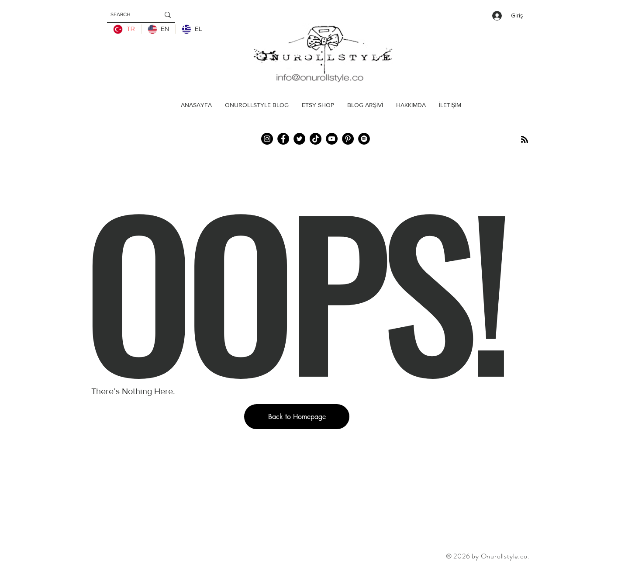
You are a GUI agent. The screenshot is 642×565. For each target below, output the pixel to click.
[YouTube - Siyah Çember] (332, 139)
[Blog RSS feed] (524, 140)
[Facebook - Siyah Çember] (283, 139)
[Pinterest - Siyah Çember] (348, 139)
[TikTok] (315, 139)
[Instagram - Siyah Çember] (267, 139)
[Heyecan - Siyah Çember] (299, 139)
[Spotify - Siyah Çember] (364, 139)
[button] (296, 416)
